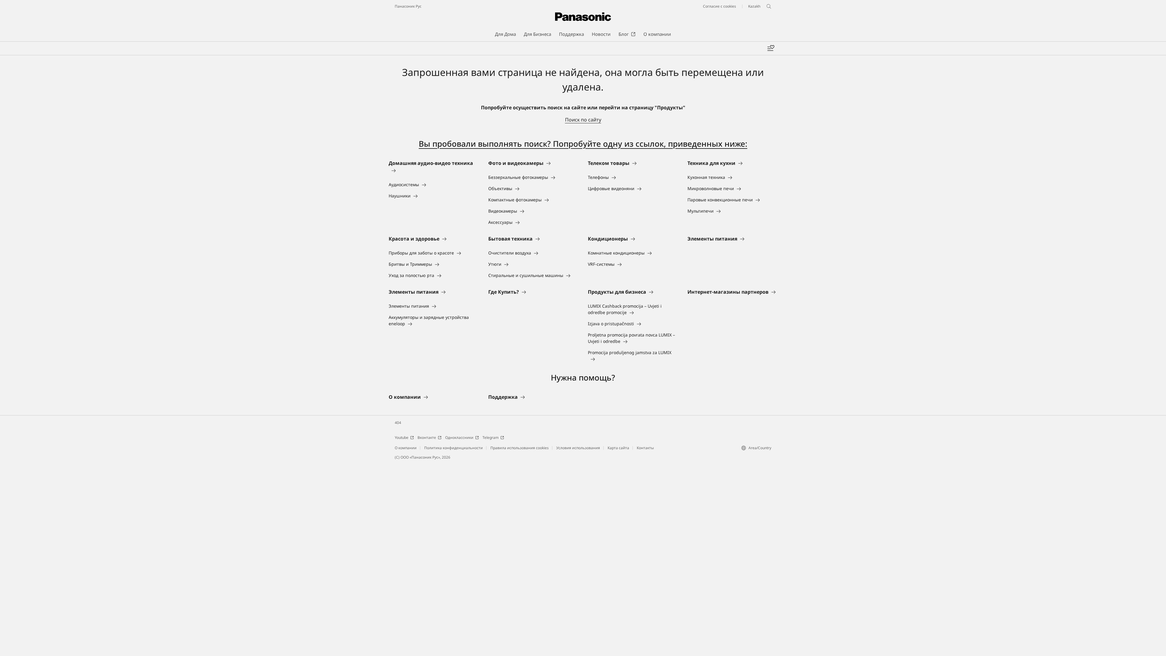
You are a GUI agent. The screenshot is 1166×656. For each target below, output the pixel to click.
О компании (406, 447)
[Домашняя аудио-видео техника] (434, 170)
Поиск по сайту (583, 119)
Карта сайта (618, 447)
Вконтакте (427, 437)
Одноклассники (459, 437)
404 (398, 422)
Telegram (490, 437)
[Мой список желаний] (770, 48)
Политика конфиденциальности (453, 447)
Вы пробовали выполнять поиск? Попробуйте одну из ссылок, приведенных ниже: (583, 143)
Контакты (645, 447)
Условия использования (578, 447)
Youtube (401, 437)
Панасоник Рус (408, 6)
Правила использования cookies (519, 447)
